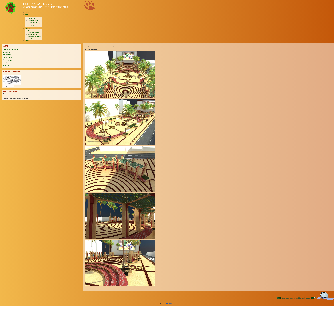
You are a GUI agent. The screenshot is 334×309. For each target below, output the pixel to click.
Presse (5, 62)
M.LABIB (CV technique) (11, 49)
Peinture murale (8, 57)
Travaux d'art (7, 54)
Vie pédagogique (8, 60)
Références (6, 52)
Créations (170, 303)
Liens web (6, 65)
